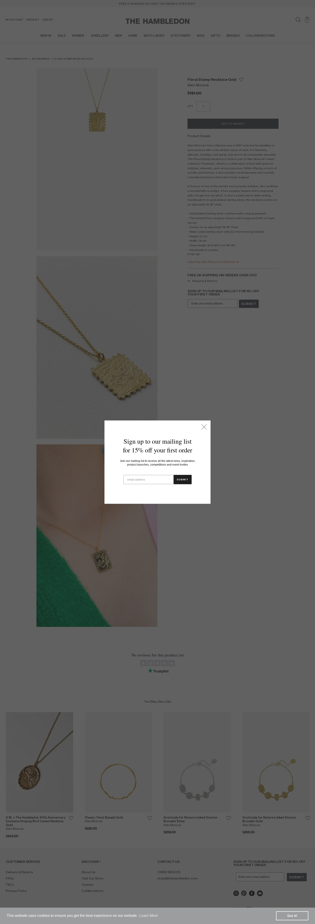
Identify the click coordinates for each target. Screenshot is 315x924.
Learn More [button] (148, 916)
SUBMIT (182, 479)
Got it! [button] (292, 916)
